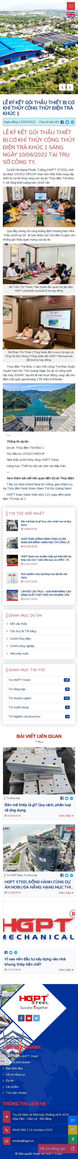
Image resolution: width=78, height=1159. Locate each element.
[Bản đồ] (70, 1139)
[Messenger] (67, 122)
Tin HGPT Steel (14, 875)
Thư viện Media (16, 1093)
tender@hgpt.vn (23, 1141)
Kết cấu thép (18, 624)
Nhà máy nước (19, 654)
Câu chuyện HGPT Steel (22, 1056)
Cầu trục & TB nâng (22, 631)
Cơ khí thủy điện (20, 639)
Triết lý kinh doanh (18, 1062)
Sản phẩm (12, 1087)
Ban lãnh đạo (14, 1068)
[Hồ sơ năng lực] (70, 1148)
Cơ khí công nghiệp (21, 646)
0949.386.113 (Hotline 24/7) (32, 1130)
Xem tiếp (65, 816)
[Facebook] (62, 122)
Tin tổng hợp (13, 798)
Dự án (9, 1081)
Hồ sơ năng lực (15, 1074)
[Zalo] (72, 122)
